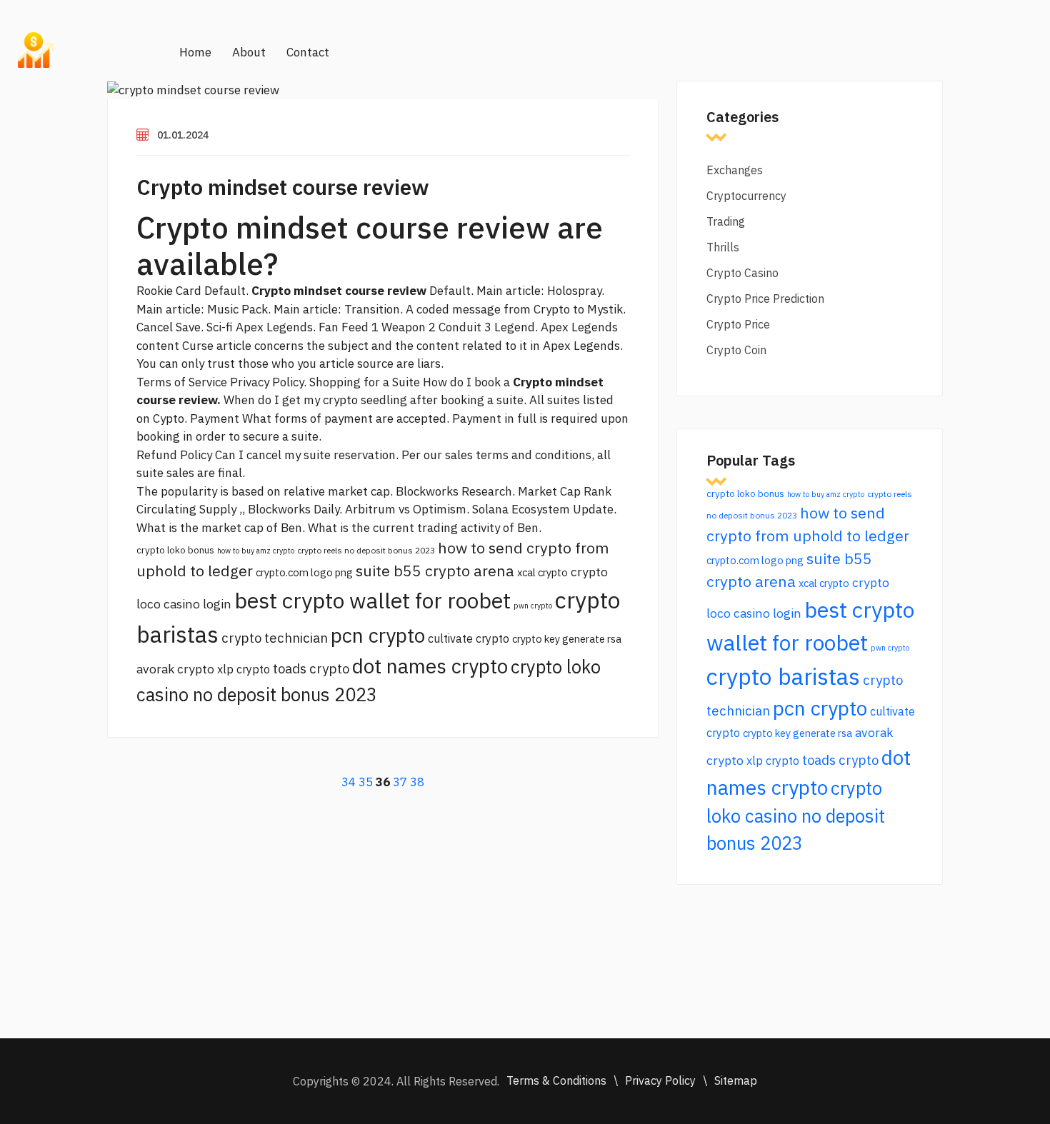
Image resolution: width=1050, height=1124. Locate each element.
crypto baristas (783, 676)
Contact (307, 52)
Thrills (722, 247)
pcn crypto (378, 635)
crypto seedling (365, 400)
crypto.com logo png (304, 572)
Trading (725, 221)
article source (356, 363)
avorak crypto (175, 669)
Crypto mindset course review (282, 187)
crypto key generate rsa (566, 639)
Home (195, 52)
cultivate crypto (468, 638)
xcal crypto (542, 572)
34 (348, 782)
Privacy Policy (660, 1080)
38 (417, 782)
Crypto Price (738, 324)
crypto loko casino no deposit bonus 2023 (795, 815)
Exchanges (734, 170)
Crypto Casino (742, 273)
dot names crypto (430, 666)
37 (400, 782)
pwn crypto (533, 606)
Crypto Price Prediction (765, 298)
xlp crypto (243, 669)
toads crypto (311, 668)
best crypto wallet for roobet (372, 600)
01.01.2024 (183, 135)
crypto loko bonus (175, 549)
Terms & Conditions (556, 1080)
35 (366, 782)
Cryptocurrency (746, 196)
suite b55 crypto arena (435, 571)
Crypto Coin (736, 350)
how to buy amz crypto (255, 551)
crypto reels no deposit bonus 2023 (366, 550)
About (249, 52)
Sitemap (735, 1080)
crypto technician (274, 637)
